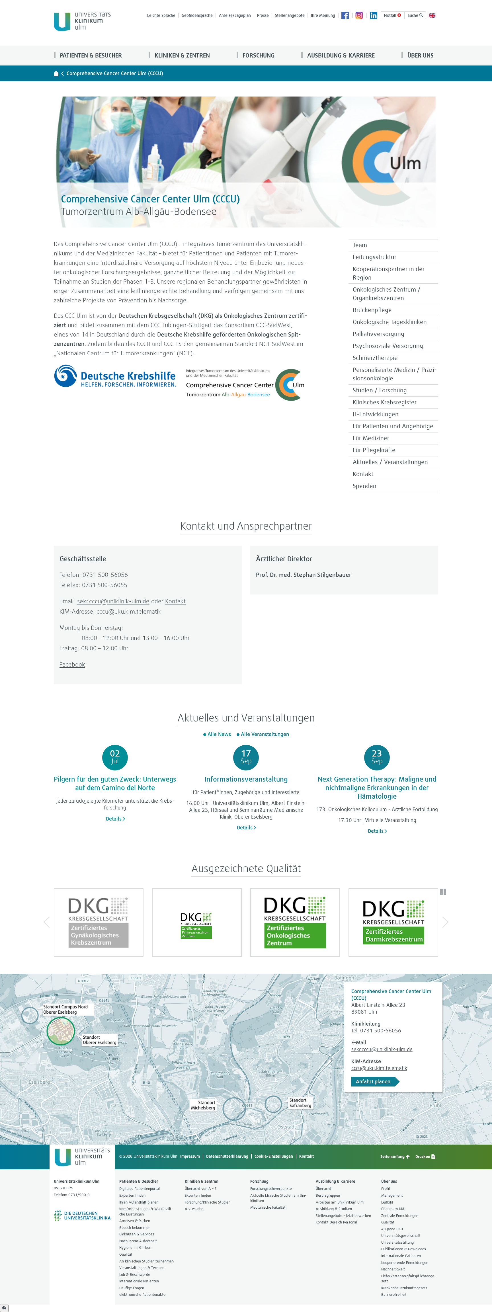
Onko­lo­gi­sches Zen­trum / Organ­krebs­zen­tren (387, 294)
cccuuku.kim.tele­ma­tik (379, 1068)
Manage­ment (392, 1195)
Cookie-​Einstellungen (274, 1156)
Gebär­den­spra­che (197, 15)
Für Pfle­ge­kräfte (374, 450)
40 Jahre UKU (392, 1229)
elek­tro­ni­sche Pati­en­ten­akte (142, 1294)
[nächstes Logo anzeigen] (442, 922)
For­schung (257, 55)
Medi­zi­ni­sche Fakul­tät (268, 1207)
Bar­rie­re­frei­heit (394, 1294)
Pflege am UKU (393, 1209)
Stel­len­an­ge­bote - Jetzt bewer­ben (343, 1215)
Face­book (345, 16)
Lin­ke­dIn (374, 16)
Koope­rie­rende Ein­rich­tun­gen (404, 1262)
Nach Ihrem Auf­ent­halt (138, 1241)
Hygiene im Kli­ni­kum (135, 1247)
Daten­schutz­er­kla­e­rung (227, 1156)
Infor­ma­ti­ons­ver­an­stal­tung (246, 779)
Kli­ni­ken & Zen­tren (181, 55)
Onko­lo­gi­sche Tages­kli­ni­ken (390, 321)
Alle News (219, 734)
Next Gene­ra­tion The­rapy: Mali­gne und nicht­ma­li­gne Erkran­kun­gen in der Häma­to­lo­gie (377, 787)
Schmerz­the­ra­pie (375, 357)
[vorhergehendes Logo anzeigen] (49, 922)
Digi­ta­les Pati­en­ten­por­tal (139, 1188)
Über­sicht (323, 1188)
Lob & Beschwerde (134, 1274)
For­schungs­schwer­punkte (271, 1188)
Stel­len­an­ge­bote (290, 15)
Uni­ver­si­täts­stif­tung (397, 1242)
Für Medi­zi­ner (371, 438)
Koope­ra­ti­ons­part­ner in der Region (389, 273)
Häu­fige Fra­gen (131, 1288)
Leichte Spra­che (161, 15)
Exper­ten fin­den (132, 1195)
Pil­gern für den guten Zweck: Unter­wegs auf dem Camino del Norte (115, 783)
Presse (263, 15)
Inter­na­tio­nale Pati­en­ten (139, 1281)
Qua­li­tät (125, 1254)
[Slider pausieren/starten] (443, 891)
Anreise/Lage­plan (235, 15)
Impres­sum (190, 1156)
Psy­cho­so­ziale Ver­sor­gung (388, 345)
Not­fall (390, 15)
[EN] (432, 15)
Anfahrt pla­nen (373, 1082)
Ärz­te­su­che (194, 1209)
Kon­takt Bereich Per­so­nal (336, 1222)
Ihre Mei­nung (323, 15)
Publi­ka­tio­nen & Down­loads (403, 1249)
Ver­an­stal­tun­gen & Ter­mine (141, 1268)
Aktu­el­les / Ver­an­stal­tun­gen (390, 462)
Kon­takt (363, 473)
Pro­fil (385, 1188)
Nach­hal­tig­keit (393, 1269)
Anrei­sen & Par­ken (134, 1221)
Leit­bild (387, 1202)
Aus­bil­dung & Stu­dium (334, 1209)
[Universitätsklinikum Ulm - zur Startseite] (56, 73)
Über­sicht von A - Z (201, 1188)
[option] (99, 922)
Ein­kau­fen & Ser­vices (136, 1234)
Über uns (420, 55)
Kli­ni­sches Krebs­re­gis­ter (385, 402)
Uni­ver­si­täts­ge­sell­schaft (401, 1235)
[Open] (4, 1308)
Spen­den (364, 485)
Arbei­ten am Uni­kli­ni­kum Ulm (340, 1202)
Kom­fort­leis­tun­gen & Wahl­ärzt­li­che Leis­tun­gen (145, 1211)
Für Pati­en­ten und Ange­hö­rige (393, 426)
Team (360, 245)
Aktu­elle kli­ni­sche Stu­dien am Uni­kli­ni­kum (278, 1198)
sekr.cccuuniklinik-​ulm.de (113, 601)
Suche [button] (413, 15)
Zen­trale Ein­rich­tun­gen (399, 1215)
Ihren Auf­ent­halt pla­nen (138, 1202)
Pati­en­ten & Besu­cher (90, 55)
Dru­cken (423, 1156)
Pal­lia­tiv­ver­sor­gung (378, 333)
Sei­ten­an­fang (392, 1156)
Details (114, 819)
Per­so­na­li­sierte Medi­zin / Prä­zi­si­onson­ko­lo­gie (395, 374)
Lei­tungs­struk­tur (374, 257)
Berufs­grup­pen (328, 1195)
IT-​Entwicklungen (376, 414)
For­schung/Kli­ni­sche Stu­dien (207, 1202)
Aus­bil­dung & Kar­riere (340, 55)
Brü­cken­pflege (372, 309)
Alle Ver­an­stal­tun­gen (265, 734)
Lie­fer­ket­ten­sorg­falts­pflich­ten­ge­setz (408, 1279)
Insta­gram (359, 16)
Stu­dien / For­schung (380, 390)
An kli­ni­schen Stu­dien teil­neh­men (146, 1261)
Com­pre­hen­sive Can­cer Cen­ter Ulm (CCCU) (115, 73)
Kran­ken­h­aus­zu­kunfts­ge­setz (404, 1288)
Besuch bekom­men (134, 1227)
